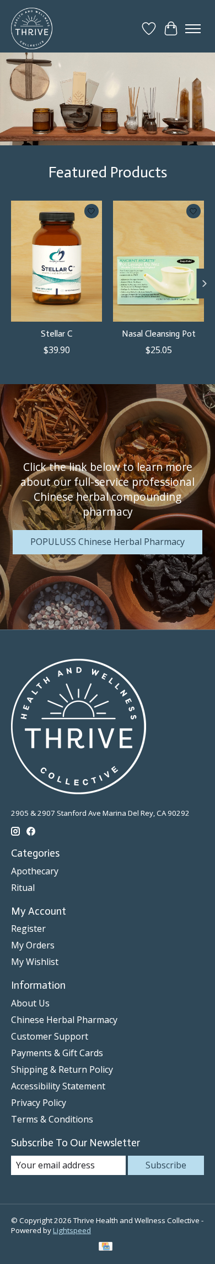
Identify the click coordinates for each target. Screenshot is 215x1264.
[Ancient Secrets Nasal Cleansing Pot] (158, 261)
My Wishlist (34, 962)
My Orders (33, 945)
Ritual (23, 888)
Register (28, 928)
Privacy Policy (38, 1103)
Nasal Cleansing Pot (159, 333)
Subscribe (166, 1165)
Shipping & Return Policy (62, 1069)
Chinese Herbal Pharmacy (64, 1020)
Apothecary (34, 871)
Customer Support (49, 1036)
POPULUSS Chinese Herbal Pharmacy (107, 542)
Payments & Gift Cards (57, 1053)
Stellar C (56, 333)
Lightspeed (72, 1230)
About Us (30, 1003)
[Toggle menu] (193, 29)
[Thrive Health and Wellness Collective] (31, 28)
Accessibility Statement (58, 1086)
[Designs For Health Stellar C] (56, 261)
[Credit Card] (105, 1247)
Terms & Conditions (52, 1119)
